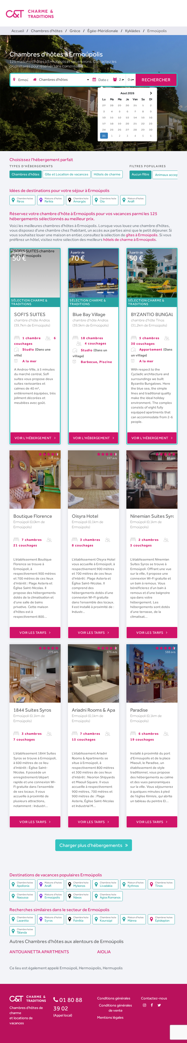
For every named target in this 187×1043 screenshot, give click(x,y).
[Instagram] (144, 1005)
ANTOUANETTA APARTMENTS (39, 951)
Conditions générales (113, 998)
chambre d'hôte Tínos (147, 320)
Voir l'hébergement (34, 438)
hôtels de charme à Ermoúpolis (129, 239)
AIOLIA (104, 951)
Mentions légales (110, 1017)
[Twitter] (159, 1005)
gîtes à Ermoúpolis (142, 235)
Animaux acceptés (169, 175)
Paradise (139, 710)
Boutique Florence (32, 516)
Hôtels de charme (107, 174)
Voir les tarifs (33, 633)
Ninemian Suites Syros (153, 516)
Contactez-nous (154, 998)
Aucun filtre (140, 174)
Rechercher (156, 79)
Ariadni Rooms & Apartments (102, 710)
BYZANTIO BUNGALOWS (158, 314)
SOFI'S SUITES (30, 314)
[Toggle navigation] (178, 10)
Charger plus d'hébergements (91, 845)
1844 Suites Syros (32, 710)
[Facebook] (152, 1005)
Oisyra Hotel (85, 516)
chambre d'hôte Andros (32, 320)
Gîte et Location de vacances (66, 174)
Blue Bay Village (89, 314)
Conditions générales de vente (115, 1007)
